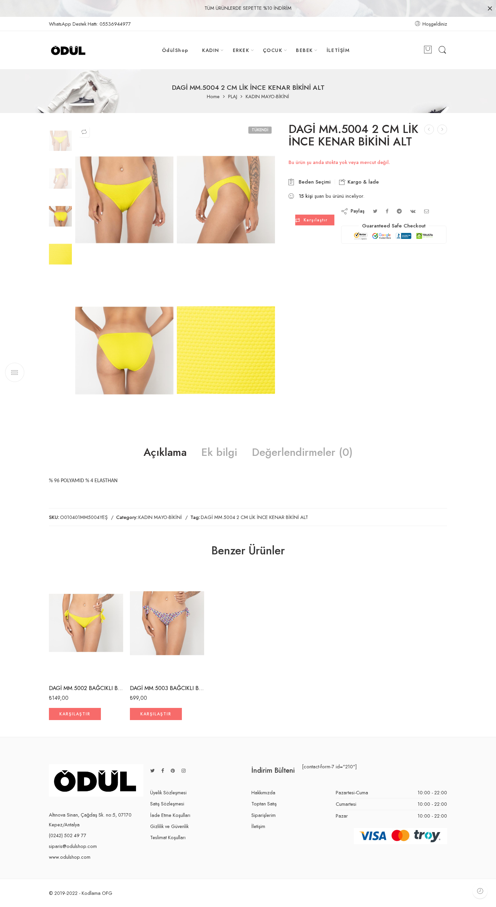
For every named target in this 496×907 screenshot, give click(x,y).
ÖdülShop (175, 50)
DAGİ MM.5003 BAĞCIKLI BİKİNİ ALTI (167, 688)
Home (213, 96)
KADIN (210, 50)
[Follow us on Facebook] (162, 770)
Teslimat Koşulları (168, 837)
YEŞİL (67, 659)
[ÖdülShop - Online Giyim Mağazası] (68, 50)
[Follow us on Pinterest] (173, 770)
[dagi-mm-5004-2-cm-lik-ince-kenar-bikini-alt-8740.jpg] (124, 347)
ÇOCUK (272, 50)
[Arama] (442, 50)
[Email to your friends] (426, 211)
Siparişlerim (263, 815)
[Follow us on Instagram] (184, 770)
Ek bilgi (219, 452)
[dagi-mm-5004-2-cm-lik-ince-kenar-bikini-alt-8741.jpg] (226, 347)
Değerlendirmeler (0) (302, 452)
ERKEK (241, 50)
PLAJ (232, 96)
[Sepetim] (428, 50)
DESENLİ (148, 659)
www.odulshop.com (69, 856)
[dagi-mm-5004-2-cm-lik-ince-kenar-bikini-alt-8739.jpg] (226, 197)
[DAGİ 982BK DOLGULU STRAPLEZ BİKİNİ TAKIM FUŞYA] (442, 129)
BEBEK (304, 50)
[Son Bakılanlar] (480, 891)
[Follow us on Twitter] (152, 770)
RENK (54, 650)
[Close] (490, 8)
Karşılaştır (316, 220)
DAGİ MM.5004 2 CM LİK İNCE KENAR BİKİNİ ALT (254, 517)
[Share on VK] (413, 211)
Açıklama (165, 452)
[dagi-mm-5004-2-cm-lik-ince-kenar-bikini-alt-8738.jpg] (60, 139)
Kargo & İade (362, 182)
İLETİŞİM (338, 50)
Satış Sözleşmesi (167, 803)
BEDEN (56, 672)
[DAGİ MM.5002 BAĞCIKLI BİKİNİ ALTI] (86, 623)
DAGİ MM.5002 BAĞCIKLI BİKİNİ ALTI (86, 688)
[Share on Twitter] (375, 211)
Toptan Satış (264, 803)
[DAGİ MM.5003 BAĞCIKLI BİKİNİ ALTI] (167, 623)
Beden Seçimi (313, 182)
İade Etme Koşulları (170, 815)
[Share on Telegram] (399, 211)
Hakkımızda (263, 792)
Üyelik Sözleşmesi (168, 792)
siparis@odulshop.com (73, 846)
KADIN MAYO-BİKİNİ (267, 96)
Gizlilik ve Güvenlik (169, 826)
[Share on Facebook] (387, 211)
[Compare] (84, 132)
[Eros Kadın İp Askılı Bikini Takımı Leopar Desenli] (429, 129)
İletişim (258, 826)
